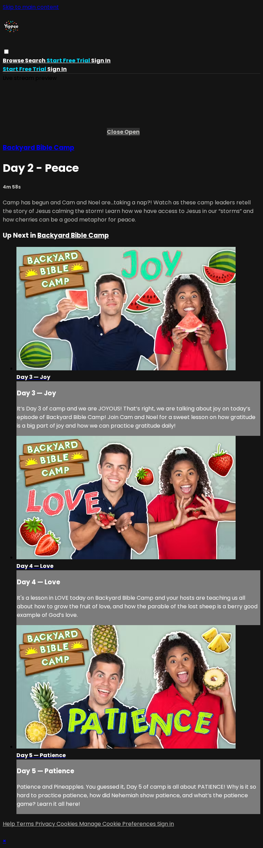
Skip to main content (31, 7)
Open (132, 132)
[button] (6, 51)
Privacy (46, 824)
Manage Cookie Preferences (118, 824)
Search (36, 60)
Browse (14, 60)
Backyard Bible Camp (38, 147)
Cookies (68, 824)
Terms (25, 824)
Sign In (57, 69)
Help (9, 824)
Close (115, 132)
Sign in (101, 60)
